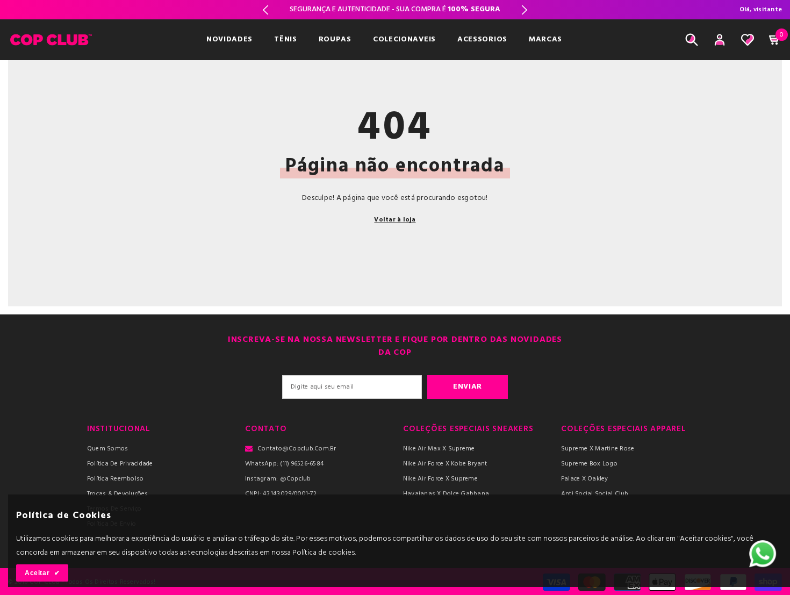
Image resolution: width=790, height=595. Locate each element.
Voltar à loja (394, 219)
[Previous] (265, 10)
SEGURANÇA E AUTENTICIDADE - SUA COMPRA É (395, 9)
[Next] (524, 10)
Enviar (467, 387)
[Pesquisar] (691, 39)
